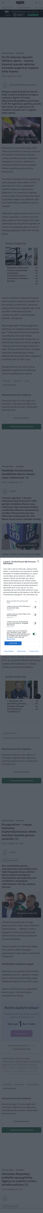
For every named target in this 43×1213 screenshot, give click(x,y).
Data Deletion (9, 651)
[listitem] (21, 601)
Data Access (21, 651)
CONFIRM (13, 643)
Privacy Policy (34, 651)
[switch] (34, 607)
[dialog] (21, 606)
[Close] (39, 562)
